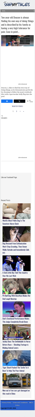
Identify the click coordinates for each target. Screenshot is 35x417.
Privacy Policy (6, 402)
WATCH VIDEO (17, 106)
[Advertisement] (17, 64)
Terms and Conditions (20, 402)
